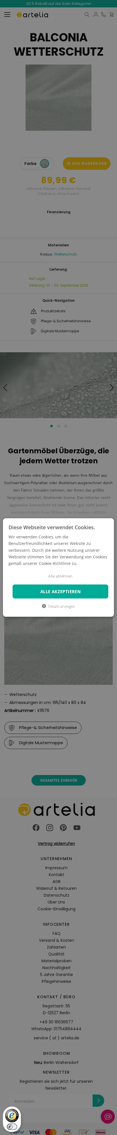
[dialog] (58, 567)
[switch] (12, 1127)
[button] (58, 606)
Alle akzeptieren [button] (60, 591)
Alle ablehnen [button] (60, 575)
